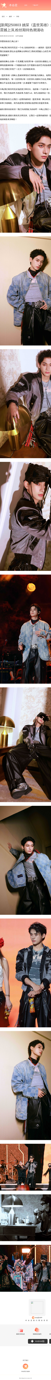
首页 (25, 5)
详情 (17, 16)
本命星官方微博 (25, 1371)
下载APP (35, 5)
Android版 (40, 1341)
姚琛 (10, 16)
